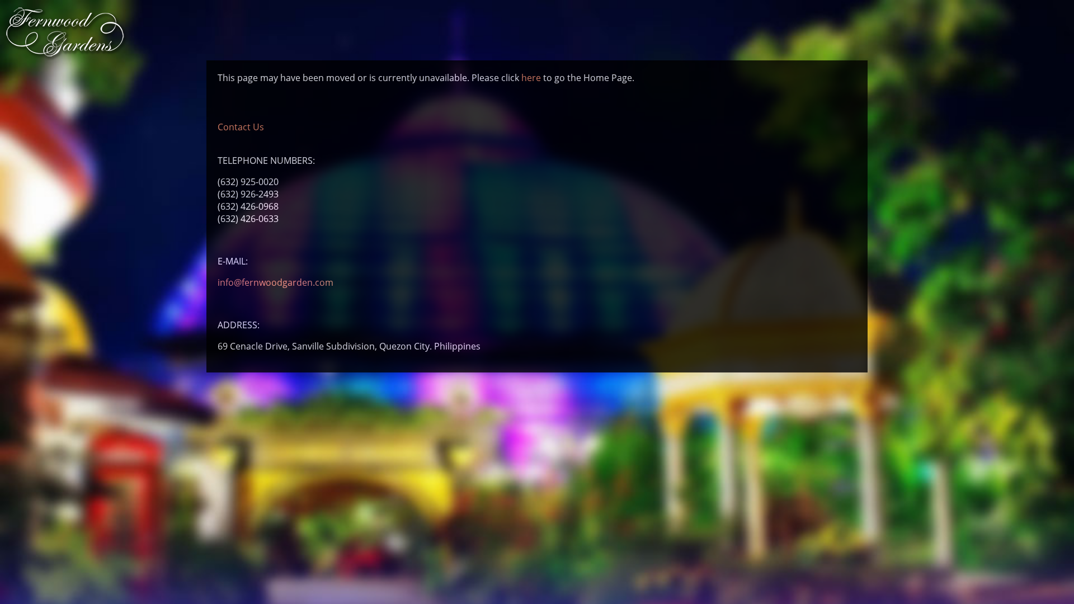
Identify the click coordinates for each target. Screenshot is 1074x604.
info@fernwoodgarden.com (275, 282)
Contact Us (241, 127)
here (531, 78)
